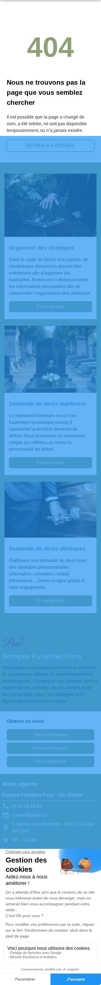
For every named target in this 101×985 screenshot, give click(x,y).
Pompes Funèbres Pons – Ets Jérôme (42, 795)
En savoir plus (50, 306)
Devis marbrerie (50, 761)
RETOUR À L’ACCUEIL (50, 145)
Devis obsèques (51, 734)
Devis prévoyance (50, 748)
